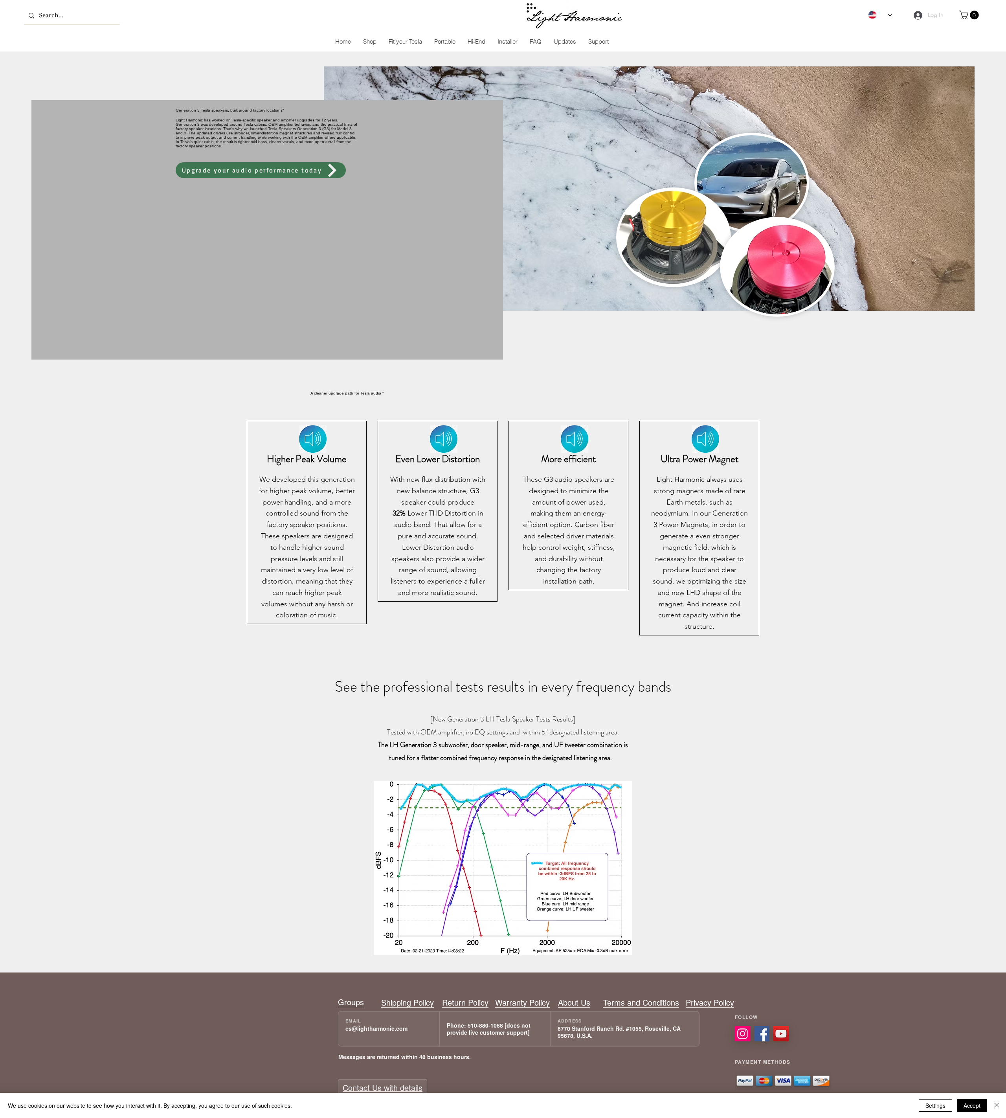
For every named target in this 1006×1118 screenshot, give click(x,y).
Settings (935, 1105)
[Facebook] (761, 1033)
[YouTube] (781, 1033)
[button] (970, 15)
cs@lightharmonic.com (376, 1028)
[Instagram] (742, 1033)
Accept (972, 1105)
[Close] (996, 1105)
